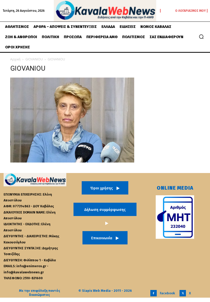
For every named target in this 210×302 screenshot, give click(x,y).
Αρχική (15, 59)
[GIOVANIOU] (72, 161)
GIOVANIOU (34, 59)
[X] (183, 293)
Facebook (167, 293)
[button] (201, 36)
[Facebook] (153, 293)
